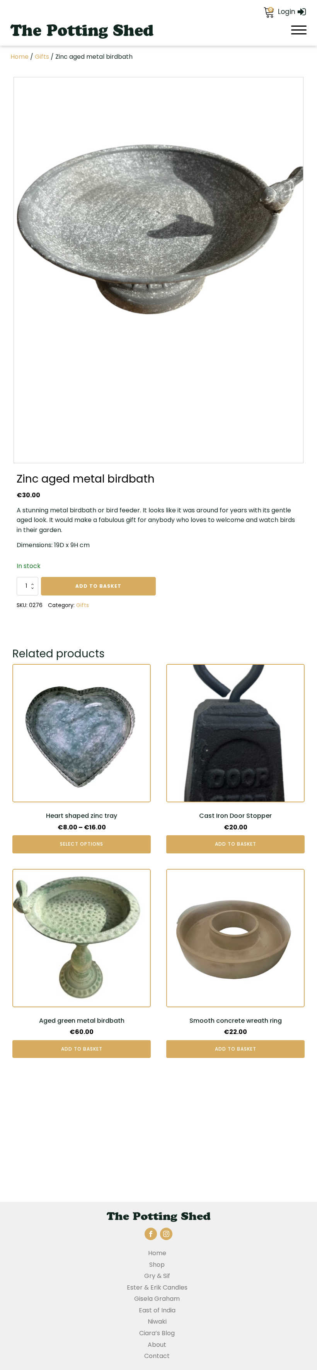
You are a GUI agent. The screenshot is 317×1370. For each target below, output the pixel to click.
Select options (81, 844)
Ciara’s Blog (157, 1333)
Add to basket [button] (235, 844)
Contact (157, 1355)
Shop (157, 1264)
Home (19, 56)
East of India (157, 1310)
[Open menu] (299, 30)
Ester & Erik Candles (157, 1287)
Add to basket (98, 586)
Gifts (42, 56)
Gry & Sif (157, 1275)
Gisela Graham (157, 1298)
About (157, 1344)
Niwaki (157, 1321)
